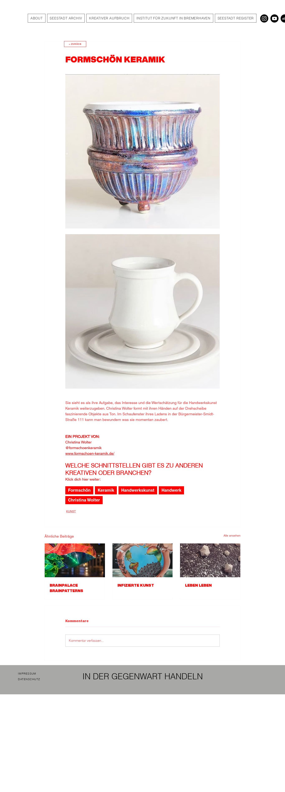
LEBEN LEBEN (198, 585)
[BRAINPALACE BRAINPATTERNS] (75, 560)
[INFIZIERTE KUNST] (142, 560)
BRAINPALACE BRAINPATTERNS (66, 587)
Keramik (106, 490)
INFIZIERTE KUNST (135, 585)
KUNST (71, 511)
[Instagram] (264, 18)
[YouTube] (274, 18)
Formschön (79, 490)
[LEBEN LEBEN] (210, 560)
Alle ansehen (232, 535)
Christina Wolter (84, 500)
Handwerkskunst (137, 490)
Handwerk (171, 490)
